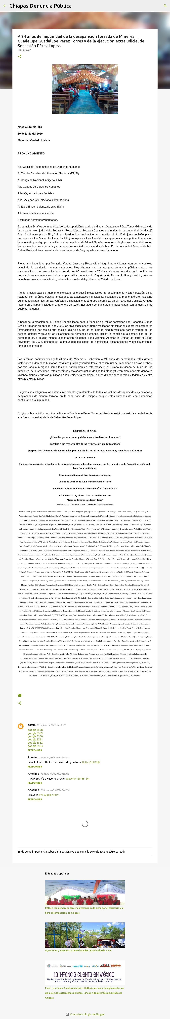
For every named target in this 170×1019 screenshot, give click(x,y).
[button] (20, 56)
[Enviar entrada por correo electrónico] (20, 696)
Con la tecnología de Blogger (87, 1014)
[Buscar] (76, 6)
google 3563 (35, 745)
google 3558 (35, 729)
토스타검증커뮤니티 (78, 778)
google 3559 (35, 733)
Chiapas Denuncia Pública (40, 6)
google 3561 (35, 739)
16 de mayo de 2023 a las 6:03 (55, 757)
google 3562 (35, 742)
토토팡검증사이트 (49, 794)
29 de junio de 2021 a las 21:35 (51, 725)
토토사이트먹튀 (91, 762)
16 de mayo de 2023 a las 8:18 (55, 774)
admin (32, 724)
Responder (35, 750)
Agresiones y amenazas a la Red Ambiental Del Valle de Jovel (78, 950)
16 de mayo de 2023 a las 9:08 (55, 790)
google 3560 (35, 736)
